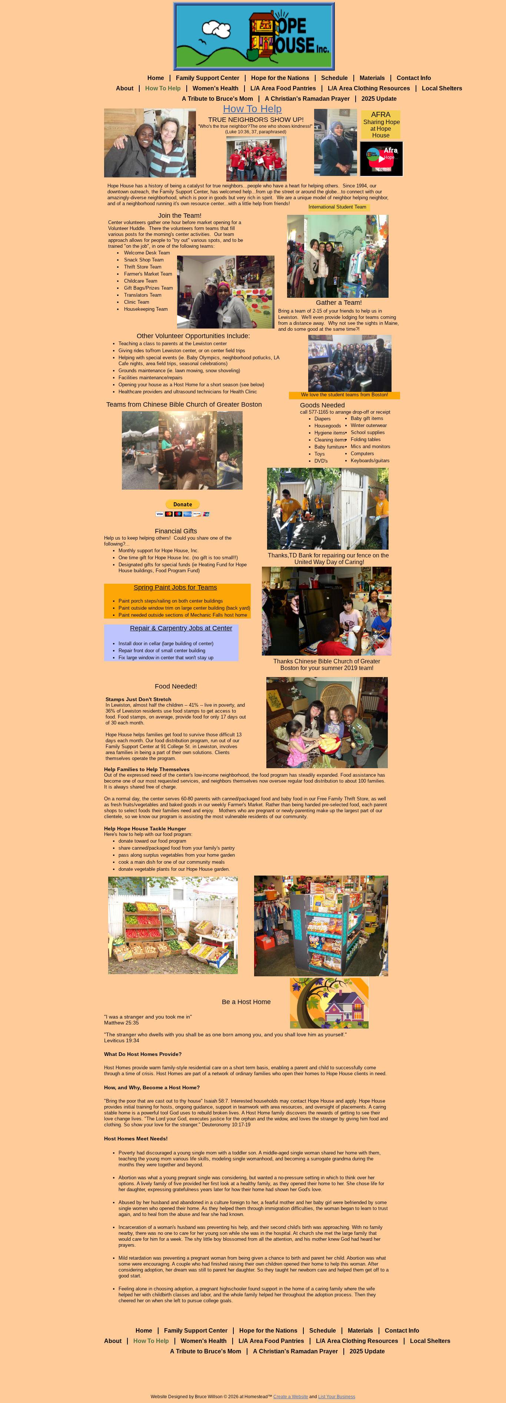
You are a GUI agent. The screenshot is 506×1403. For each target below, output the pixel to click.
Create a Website (290, 1396)
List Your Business (336, 1396)
